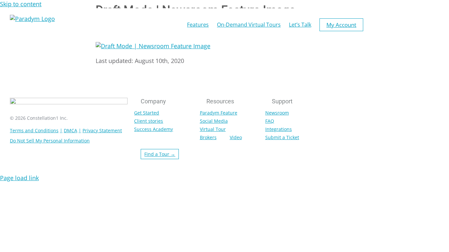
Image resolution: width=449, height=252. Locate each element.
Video (236, 137)
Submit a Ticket (282, 137)
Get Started (146, 113)
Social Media (214, 121)
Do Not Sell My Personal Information (50, 140)
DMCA (70, 130)
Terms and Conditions (34, 130)
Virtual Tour (213, 129)
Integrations (278, 129)
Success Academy (153, 129)
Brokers (208, 137)
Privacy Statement (102, 130)
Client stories (148, 121)
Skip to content (20, 4)
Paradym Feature (218, 113)
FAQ (269, 121)
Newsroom (277, 113)
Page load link (19, 178)
